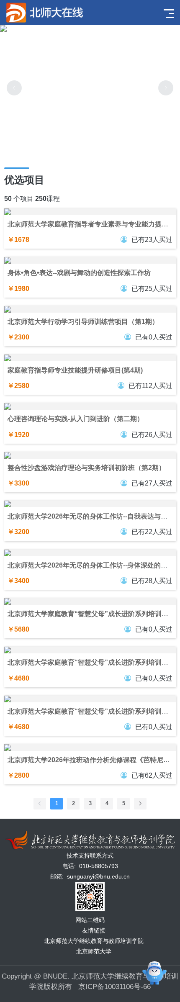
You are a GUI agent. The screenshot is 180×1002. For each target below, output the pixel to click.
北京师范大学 (93, 951)
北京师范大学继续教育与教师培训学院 (94, 941)
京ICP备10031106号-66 (114, 987)
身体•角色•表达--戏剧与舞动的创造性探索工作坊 (79, 272)
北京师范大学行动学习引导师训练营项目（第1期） (83, 321)
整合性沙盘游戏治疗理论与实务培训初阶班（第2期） (86, 467)
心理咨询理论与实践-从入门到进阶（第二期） (76, 418)
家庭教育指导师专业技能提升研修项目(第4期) (75, 370)
